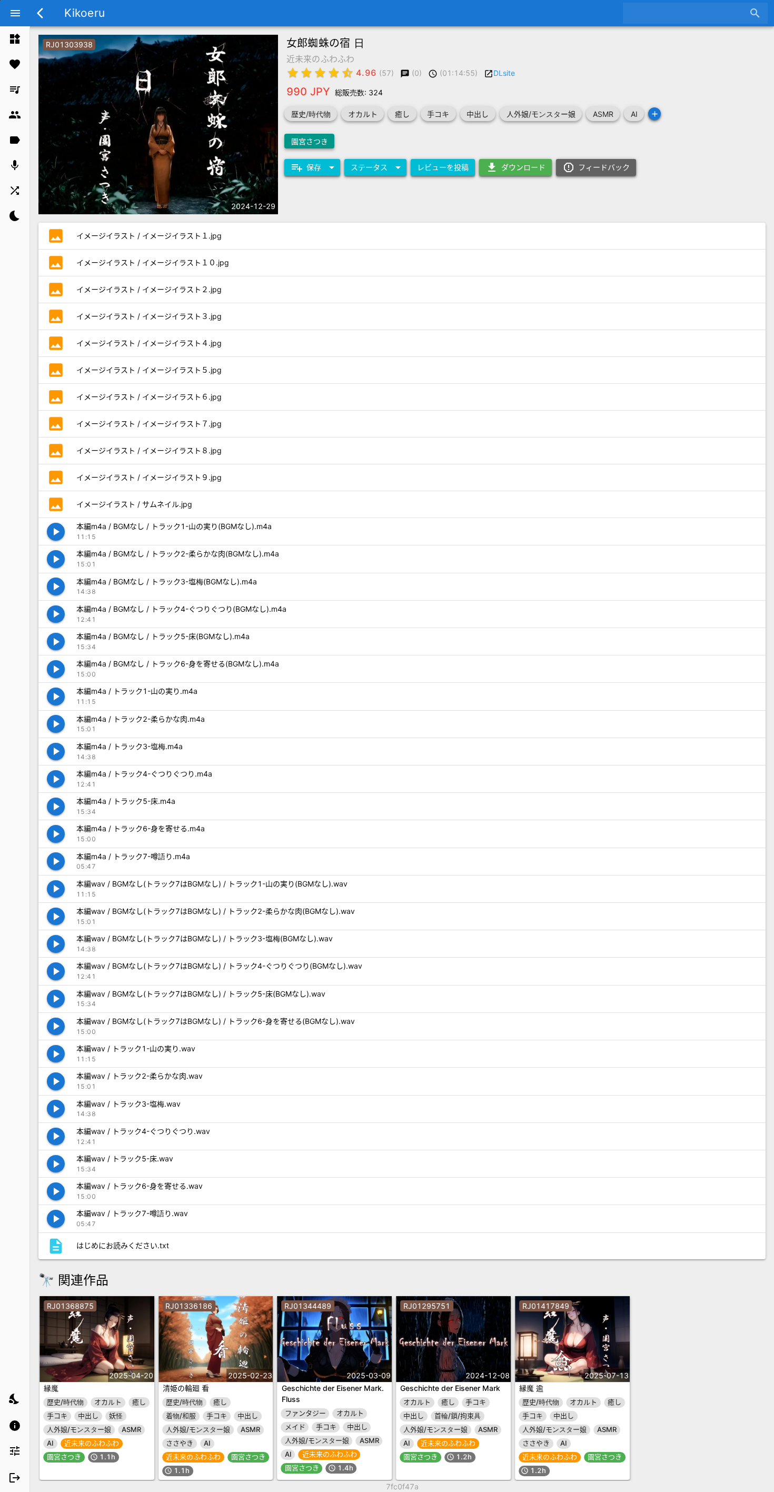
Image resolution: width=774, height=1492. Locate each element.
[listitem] (14, 39)
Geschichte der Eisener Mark (450, 1388)
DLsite (504, 72)
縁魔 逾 (531, 1388)
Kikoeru (84, 12)
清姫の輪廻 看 (186, 1388)
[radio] (292, 72)
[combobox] (687, 13)
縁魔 (51, 1388)
